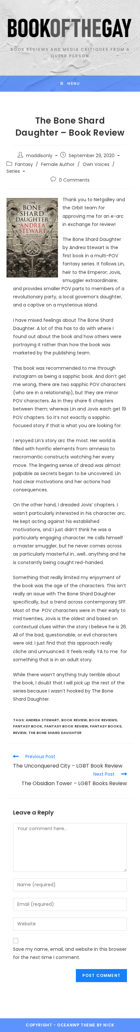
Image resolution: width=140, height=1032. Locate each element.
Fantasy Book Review (66, 726)
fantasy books (105, 726)
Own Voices (96, 164)
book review (74, 720)
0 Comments (74, 180)
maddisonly (39, 155)
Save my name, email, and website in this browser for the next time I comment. (70, 953)
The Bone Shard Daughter (54, 732)
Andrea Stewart (42, 720)
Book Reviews (103, 720)
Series (13, 171)
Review (19, 732)
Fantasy (24, 164)
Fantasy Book (27, 726)
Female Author (58, 164)
